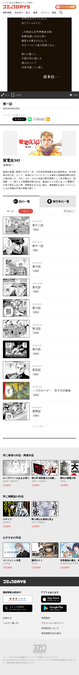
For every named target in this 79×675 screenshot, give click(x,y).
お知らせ (7, 618)
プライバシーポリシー (52, 623)
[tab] (21, 201)
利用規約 (45, 618)
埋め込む (41, 119)
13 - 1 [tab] (25, 211)
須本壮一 (8, 165)
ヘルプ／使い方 (10, 623)
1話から (70, 211)
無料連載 (7, 12)
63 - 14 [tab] (10, 211)
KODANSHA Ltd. (12, 660)
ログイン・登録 (48, 12)
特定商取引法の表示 (51, 633)
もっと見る (38, 426)
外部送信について (50, 628)
